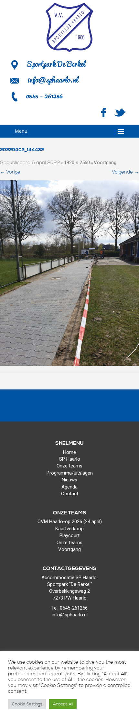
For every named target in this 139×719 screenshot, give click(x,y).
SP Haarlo (69, 459)
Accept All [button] (63, 704)
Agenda (69, 487)
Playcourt (69, 535)
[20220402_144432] (69, 273)
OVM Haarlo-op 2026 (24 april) (69, 521)
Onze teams (69, 466)
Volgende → (125, 172)
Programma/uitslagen (70, 473)
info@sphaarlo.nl (52, 79)
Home (69, 452)
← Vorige (10, 172)
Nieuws (69, 480)
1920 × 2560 (77, 162)
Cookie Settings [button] (27, 704)
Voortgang (105, 162)
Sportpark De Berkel (55, 64)
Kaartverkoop (69, 529)
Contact (69, 494)
